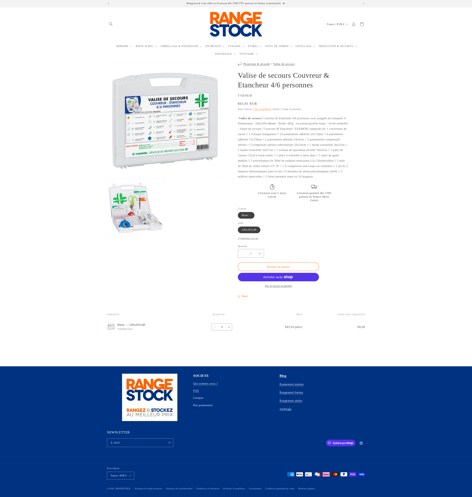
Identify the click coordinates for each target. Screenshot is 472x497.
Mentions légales (306, 488)
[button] (111, 24)
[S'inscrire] (169, 442)
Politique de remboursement (148, 488)
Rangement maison (292, 384)
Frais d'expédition (262, 109)
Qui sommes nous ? (205, 383)
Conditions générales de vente (279, 488)
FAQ (196, 390)
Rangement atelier (291, 400)
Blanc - (246, 215)
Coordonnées (255, 488)
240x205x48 (249, 229)
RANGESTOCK (123, 488)
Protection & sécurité (256, 63)
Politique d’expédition (234, 488)
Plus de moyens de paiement (278, 286)
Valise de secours (284, 63)
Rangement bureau (291, 392)
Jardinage (285, 409)
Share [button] (245, 296)
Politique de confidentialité (179, 488)
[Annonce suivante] (364, 3)
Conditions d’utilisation (207, 488)
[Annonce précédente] (108, 3)
